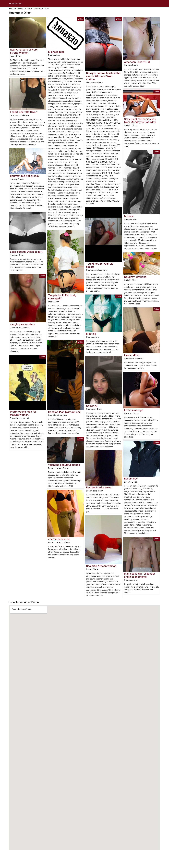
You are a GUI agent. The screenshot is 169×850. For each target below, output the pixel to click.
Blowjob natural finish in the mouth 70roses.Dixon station (103, 76)
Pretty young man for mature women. (23, 413)
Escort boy (131, 478)
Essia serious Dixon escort (26, 251)
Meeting (91, 333)
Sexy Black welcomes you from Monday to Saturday (140, 120)
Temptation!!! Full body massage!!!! (62, 297)
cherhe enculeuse (59, 539)
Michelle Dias (56, 51)
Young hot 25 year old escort (99, 265)
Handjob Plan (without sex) (64, 411)
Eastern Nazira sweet (99, 487)
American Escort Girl (137, 62)
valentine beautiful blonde (64, 464)
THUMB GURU (15, 3)
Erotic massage (133, 410)
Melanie (129, 216)
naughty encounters (22, 324)
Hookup (12, 8)
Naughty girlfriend (135, 276)
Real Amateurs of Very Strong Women (24, 51)
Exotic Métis (131, 355)
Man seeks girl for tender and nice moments (139, 575)
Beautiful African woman (101, 565)
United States (24, 8)
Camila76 (91, 405)
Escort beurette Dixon (23, 112)
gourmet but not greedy (24, 175)
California (37, 8)
